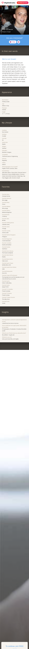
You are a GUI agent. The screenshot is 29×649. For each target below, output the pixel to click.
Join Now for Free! (22, 2)
